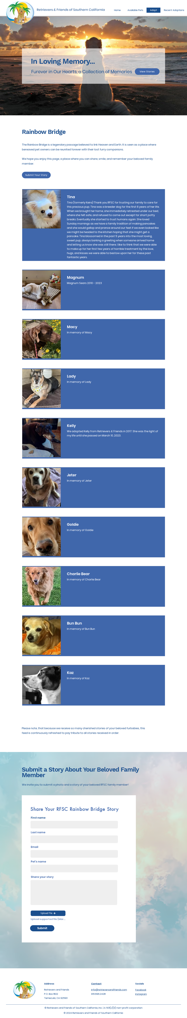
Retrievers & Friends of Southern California (71, 9)
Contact (96, 983)
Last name (38, 832)
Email (34, 847)
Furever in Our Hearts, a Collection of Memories (81, 72)
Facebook (140, 990)
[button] (48, 913)
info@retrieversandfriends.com (109, 989)
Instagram (141, 994)
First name (38, 817)
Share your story (42, 877)
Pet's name (38, 861)
